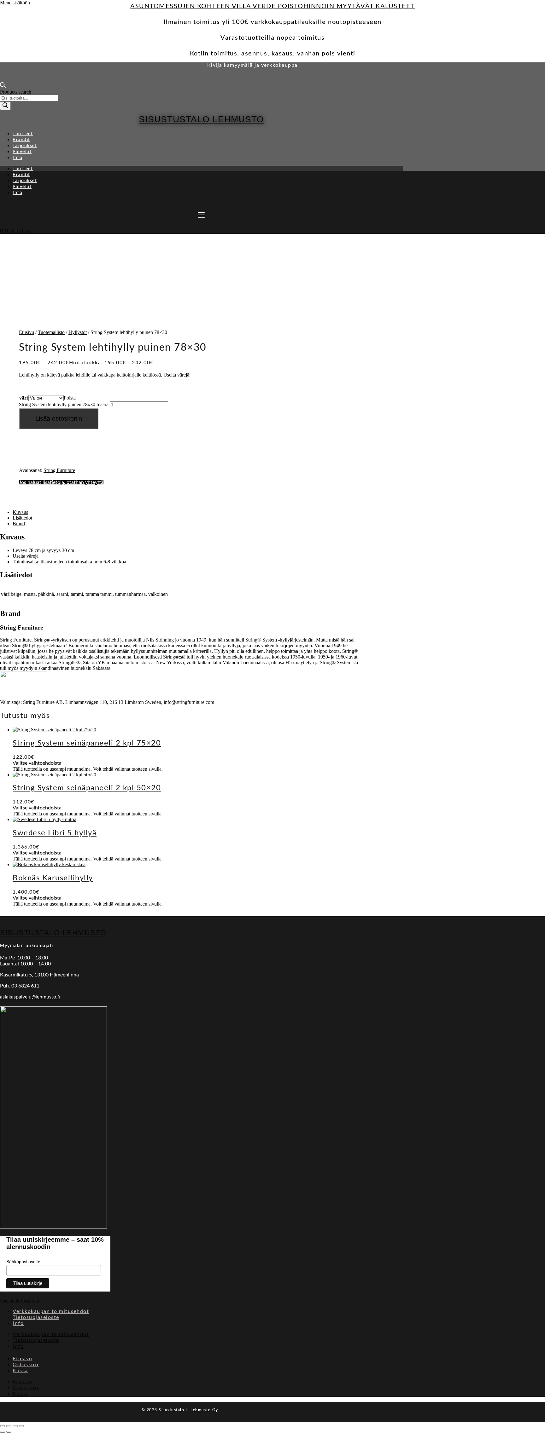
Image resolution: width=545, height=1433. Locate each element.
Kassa (20, 1370)
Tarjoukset (25, 146)
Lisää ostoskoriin (58, 418)
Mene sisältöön (15, 2)
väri (23, 397)
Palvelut (22, 152)
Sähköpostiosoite (23, 1261)
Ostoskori (26, 1364)
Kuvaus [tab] (20, 512)
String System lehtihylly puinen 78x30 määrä (63, 404)
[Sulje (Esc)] (21, 1426)
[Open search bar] (3, 86)
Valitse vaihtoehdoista (37, 763)
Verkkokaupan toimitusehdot (51, 1311)
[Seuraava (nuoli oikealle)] (8, 1432)
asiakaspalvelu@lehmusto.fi (30, 996)
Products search (15, 92)
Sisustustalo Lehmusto (201, 119)
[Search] (5, 105)
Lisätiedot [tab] (22, 518)
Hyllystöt (77, 332)
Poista (70, 397)
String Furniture (59, 470)
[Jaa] (15, 1426)
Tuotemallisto (51, 332)
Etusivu (26, 332)
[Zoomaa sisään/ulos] (2, 1426)
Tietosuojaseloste (36, 1317)
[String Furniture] (23, 696)
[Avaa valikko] (201, 215)
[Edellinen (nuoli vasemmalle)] (2, 1432)
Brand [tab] (19, 523)
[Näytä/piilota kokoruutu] (8, 1426)
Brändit (21, 140)
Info (17, 158)
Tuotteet (23, 134)
